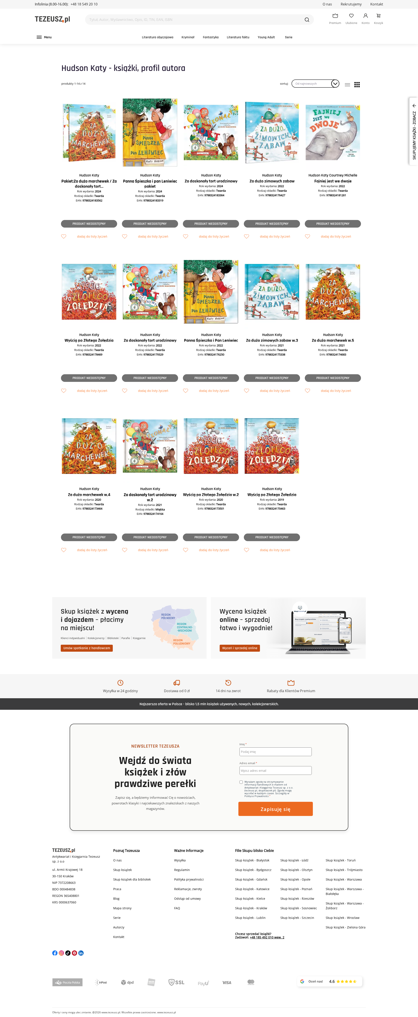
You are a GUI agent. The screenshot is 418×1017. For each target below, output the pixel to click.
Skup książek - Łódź (294, 860)
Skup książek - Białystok (252, 860)
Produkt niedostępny (89, 224)
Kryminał (188, 37)
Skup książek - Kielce (250, 898)
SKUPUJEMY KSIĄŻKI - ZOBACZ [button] (414, 135)
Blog (116, 898)
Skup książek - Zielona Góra (346, 927)
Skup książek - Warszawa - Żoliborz (345, 905)
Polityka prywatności (189, 879)
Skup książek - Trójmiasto (344, 870)
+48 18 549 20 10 (84, 4)
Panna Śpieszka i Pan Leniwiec (211, 340)
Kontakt (376, 4)
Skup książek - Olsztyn (296, 870)
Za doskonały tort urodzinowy (211, 181)
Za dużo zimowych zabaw (272, 181)
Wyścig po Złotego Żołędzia (89, 340)
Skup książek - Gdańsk (251, 879)
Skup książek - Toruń (341, 860)
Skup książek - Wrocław (342, 918)
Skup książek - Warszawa (344, 879)
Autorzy (118, 927)
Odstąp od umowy (187, 898)
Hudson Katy (89, 175)
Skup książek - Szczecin (297, 918)
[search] (307, 19)
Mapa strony (122, 908)
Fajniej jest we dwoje (333, 181)
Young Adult (266, 37)
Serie (288, 37)
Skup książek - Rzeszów (297, 898)
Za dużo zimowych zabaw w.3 (272, 340)
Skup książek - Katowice (252, 889)
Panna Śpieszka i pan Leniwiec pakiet (150, 183)
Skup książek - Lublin (250, 918)
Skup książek (122, 870)
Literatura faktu (238, 37)
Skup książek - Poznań (296, 889)
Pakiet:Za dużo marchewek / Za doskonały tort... (89, 183)
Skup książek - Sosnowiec (298, 908)
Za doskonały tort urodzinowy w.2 (150, 497)
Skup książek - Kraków (251, 908)
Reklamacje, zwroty (188, 889)
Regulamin (182, 870)
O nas (327, 4)
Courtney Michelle (343, 175)
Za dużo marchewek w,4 (89, 495)
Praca (117, 889)
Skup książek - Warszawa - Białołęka (345, 891)
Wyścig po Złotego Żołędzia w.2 (211, 495)
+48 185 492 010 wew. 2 (267, 937)
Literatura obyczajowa (157, 37)
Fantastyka (211, 37)
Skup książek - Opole (295, 879)
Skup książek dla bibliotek (132, 879)
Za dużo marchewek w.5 (333, 340)
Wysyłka (180, 860)
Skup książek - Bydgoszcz (253, 870)
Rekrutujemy (351, 4)
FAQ (177, 908)
